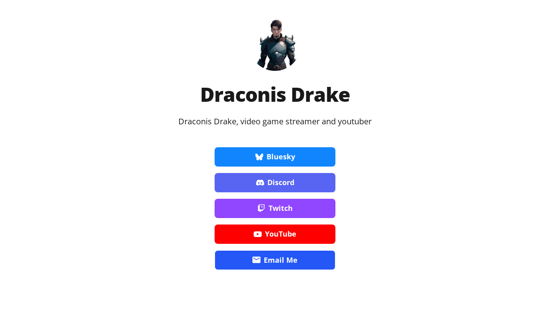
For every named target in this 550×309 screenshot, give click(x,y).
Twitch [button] (281, 208)
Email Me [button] (281, 260)
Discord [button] (280, 182)
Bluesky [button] (281, 156)
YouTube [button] (280, 234)
